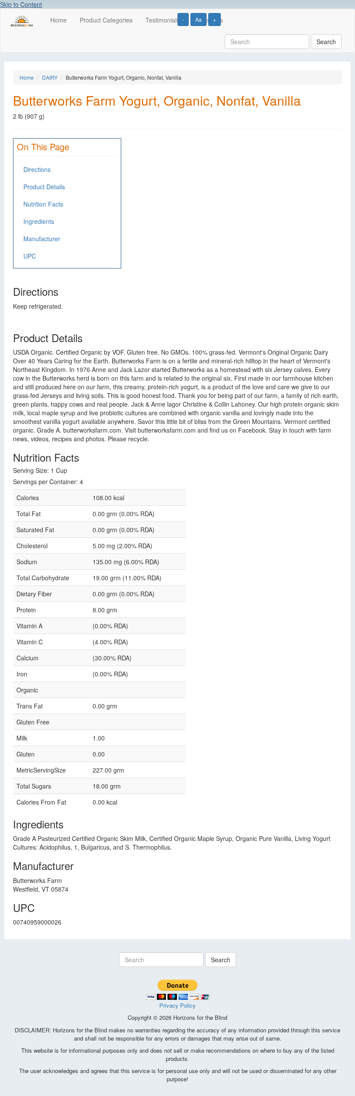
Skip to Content (21, 4)
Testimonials (162, 20)
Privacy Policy (177, 1005)
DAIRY (50, 77)
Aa (198, 19)
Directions (37, 169)
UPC (29, 256)
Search (326, 41)
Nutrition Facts (43, 204)
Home (58, 20)
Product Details (44, 186)
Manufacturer (41, 238)
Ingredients (38, 221)
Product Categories (106, 20)
